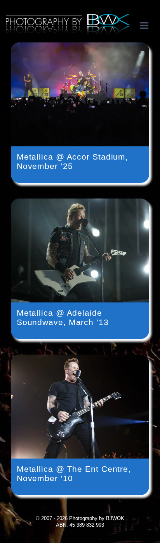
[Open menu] (148, 25)
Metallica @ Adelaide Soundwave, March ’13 (63, 317)
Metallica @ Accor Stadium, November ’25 (72, 161)
